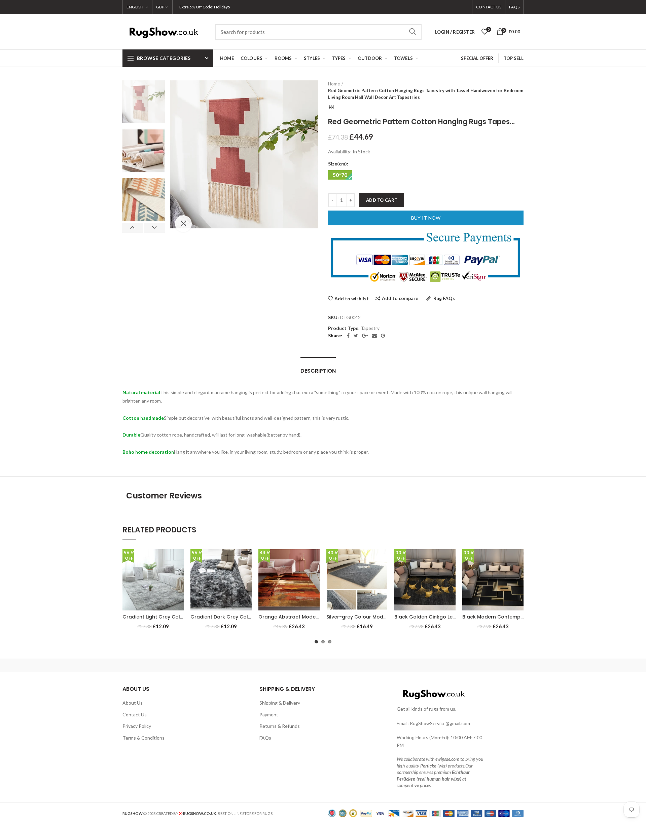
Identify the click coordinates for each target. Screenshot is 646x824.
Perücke (428, 766)
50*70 (340, 175)
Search (412, 32)
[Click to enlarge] (183, 223)
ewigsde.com (447, 759)
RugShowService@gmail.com (440, 723)
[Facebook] (348, 335)
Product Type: (344, 328)
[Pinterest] (383, 335)
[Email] (374, 335)
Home (334, 83)
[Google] (365, 335)
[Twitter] (356, 335)
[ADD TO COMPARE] (178, 575)
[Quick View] (178, 590)
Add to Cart (381, 200)
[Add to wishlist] (178, 560)
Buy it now (426, 218)
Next (154, 228)
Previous (132, 228)
